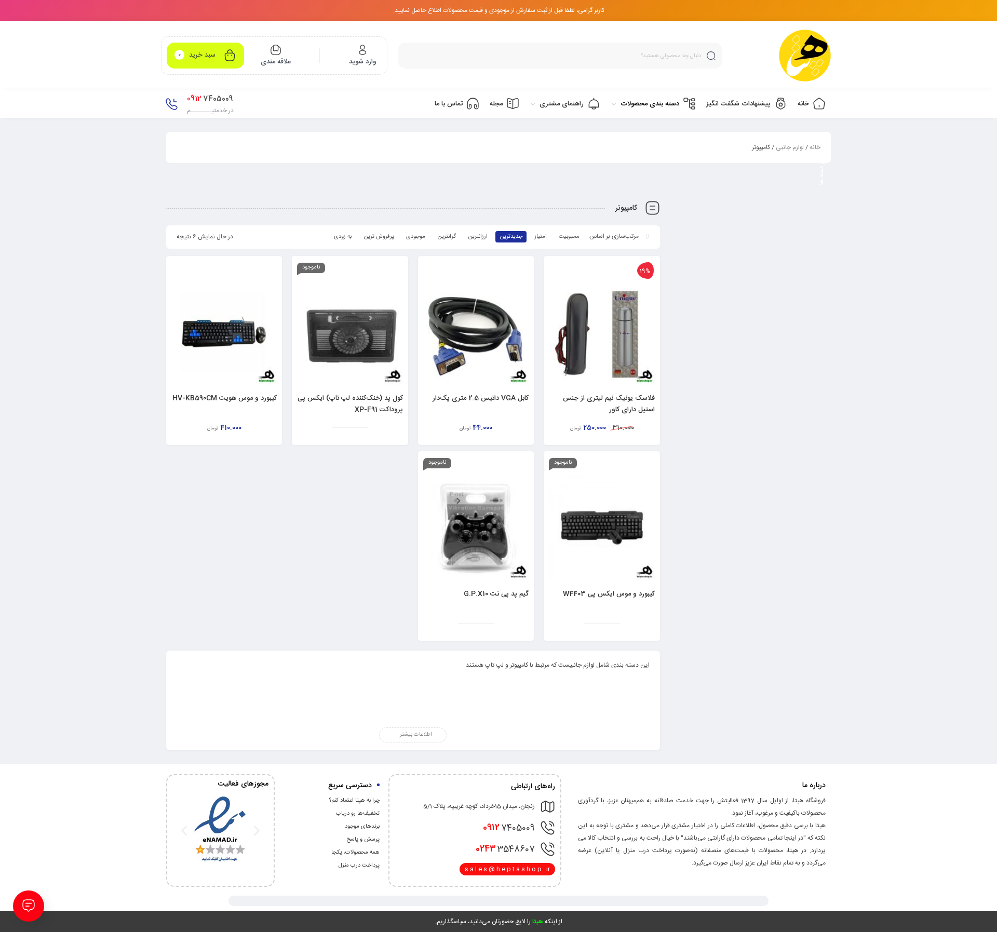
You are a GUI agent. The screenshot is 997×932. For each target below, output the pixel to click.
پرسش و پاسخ (363, 839)
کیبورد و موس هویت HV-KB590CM (224, 398)
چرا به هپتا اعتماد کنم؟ (354, 800)
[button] (184, 830)
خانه (815, 147)
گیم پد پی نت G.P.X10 (496, 594)
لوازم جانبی (790, 147)
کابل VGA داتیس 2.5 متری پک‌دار (481, 398)
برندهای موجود (362, 826)
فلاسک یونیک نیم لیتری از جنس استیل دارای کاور (609, 404)
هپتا (537, 921)
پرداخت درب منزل (359, 865)
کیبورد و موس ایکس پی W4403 (609, 594)
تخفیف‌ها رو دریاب (358, 813)
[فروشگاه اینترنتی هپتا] (805, 56)
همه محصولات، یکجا (355, 852)
